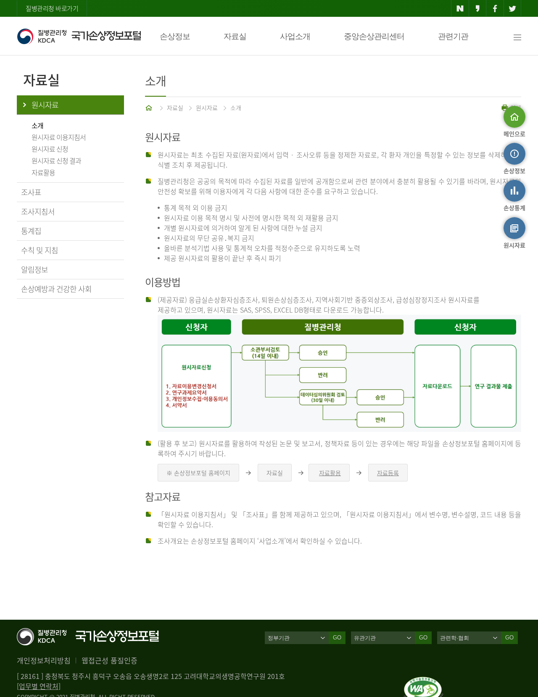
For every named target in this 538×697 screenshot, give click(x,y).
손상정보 (175, 36)
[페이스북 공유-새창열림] (495, 8)
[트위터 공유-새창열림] (512, 8)
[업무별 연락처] (39, 686)
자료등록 (388, 472)
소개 (37, 125)
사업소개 (295, 36)
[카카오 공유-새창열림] (477, 8)
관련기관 (453, 36)
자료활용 (43, 172)
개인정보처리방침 (44, 660)
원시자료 (45, 104)
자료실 (235, 36)
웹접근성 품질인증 (109, 660)
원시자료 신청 (50, 149)
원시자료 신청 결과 (56, 160)
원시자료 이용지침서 (59, 137)
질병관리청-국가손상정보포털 (79, 36)
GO (337, 637)
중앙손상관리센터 (374, 36)
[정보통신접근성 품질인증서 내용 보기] (423, 682)
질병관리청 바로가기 (52, 8)
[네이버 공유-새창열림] (460, 8)
